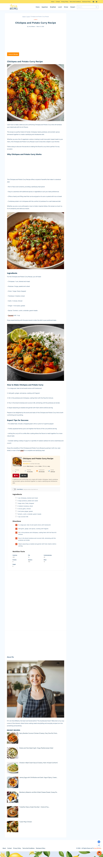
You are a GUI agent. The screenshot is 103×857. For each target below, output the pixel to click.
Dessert (72, 7)
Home (38, 7)
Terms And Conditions (75, 1)
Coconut (10, 315)
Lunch (60, 7)
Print (25, 475)
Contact (58, 1)
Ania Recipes (97, 848)
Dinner (66, 7)
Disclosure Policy (86, 1)
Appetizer (45, 7)
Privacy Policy (64, 1)
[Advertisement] (35, 40)
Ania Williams (32, 26)
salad (22, 450)
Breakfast (53, 7)
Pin (17, 475)
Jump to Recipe (13, 54)
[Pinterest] (96, 1)
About (52, 1)
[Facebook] (93, 1)
